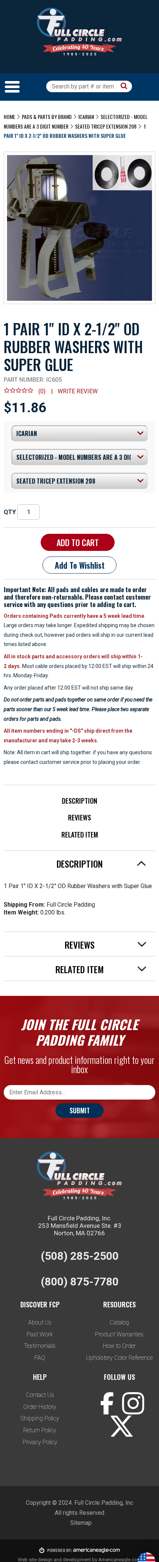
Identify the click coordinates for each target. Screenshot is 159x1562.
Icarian (86, 116)
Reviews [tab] (80, 944)
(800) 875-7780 (80, 1281)
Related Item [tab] (79, 969)
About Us (39, 1322)
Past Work (40, 1334)
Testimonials (39, 1345)
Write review (78, 391)
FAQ (39, 1357)
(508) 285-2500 (80, 1255)
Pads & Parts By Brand (47, 116)
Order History (39, 1406)
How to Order (119, 1345)
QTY (10, 512)
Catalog (119, 1322)
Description (79, 801)
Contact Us (40, 1394)
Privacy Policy (40, 1442)
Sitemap (81, 1522)
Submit (80, 1110)
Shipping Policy (40, 1418)
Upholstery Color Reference (119, 1357)
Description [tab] (80, 863)
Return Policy (39, 1430)
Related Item (79, 834)
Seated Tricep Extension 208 (105, 126)
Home (9, 116)
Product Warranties (119, 1334)
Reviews (79, 817)
